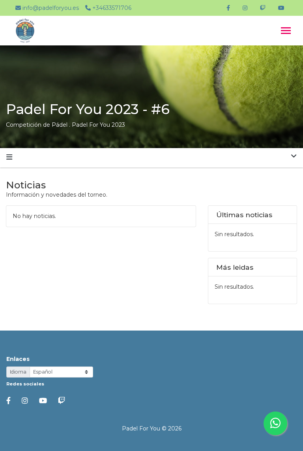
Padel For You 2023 (98, 124)
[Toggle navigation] (286, 31)
